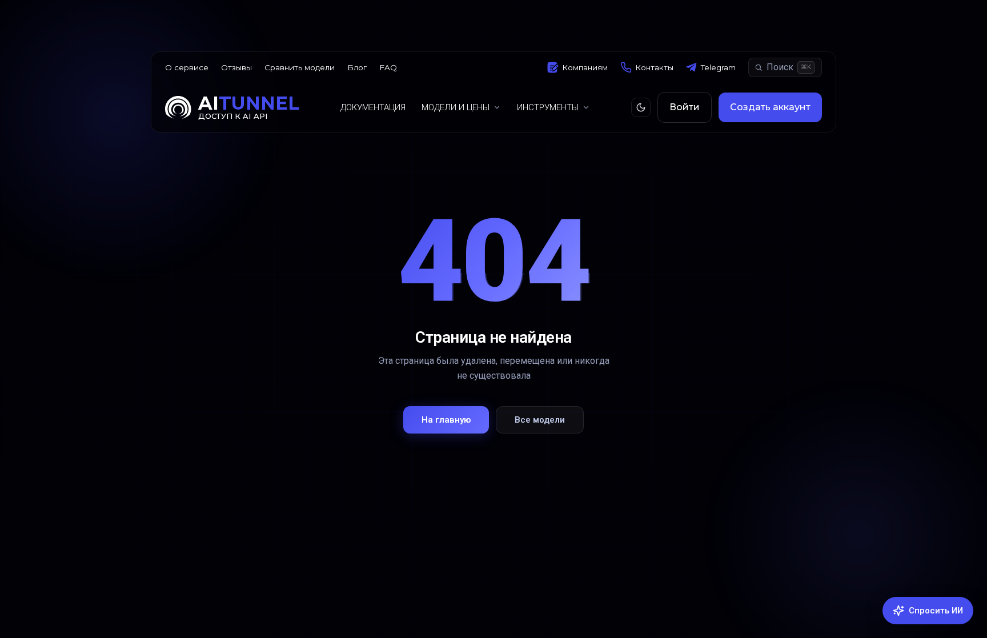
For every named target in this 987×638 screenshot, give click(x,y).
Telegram (718, 67)
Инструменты (548, 107)
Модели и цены (456, 107)
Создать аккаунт (770, 107)
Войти (684, 107)
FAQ (388, 67)
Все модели (540, 420)
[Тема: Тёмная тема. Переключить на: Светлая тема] (641, 107)
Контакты (654, 67)
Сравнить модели (299, 67)
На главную (446, 420)
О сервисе (186, 67)
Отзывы (236, 67)
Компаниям (585, 67)
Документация (373, 107)
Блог (357, 67)
